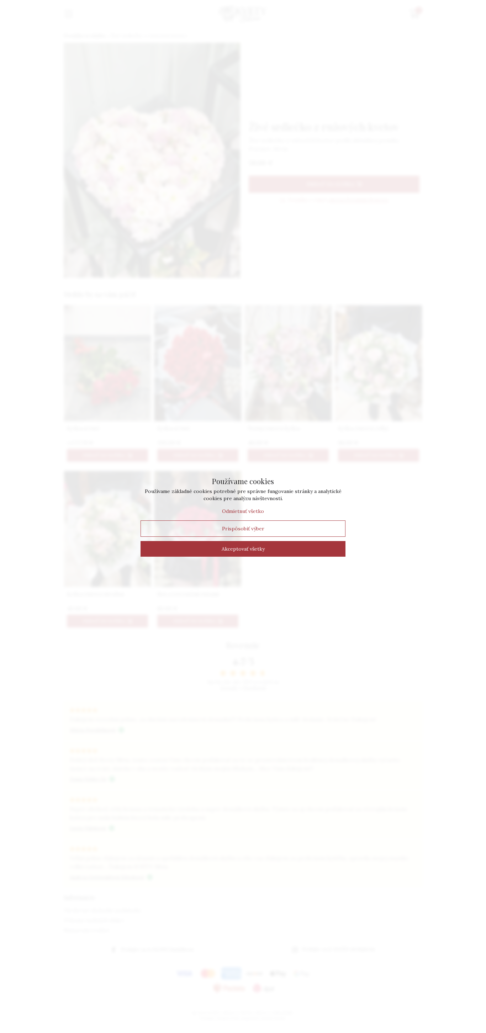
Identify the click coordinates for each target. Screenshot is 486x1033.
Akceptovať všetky (243, 549)
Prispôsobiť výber (243, 528)
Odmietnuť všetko (243, 511)
